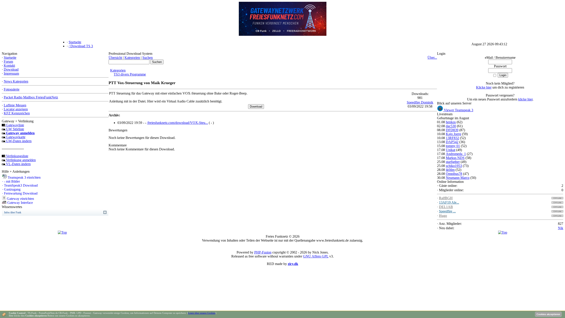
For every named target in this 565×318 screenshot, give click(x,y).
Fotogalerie (11, 89)
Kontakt (9, 65)
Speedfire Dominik (420, 102)
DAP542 (452, 142)
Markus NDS (455, 158)
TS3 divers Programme (130, 74)
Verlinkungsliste (16, 156)
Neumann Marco (457, 178)
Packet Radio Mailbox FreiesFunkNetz (31, 97)
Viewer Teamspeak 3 (458, 110)
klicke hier (525, 99)
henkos (451, 122)
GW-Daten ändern (18, 141)
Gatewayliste (14, 125)
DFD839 (452, 130)
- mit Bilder (11, 181)
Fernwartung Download (20, 193)
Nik (560, 228)
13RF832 (452, 138)
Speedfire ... (447, 211)
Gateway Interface (19, 202)
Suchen (147, 57)
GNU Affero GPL (315, 256)
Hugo (443, 216)
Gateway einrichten (20, 199)
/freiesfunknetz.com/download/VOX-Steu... (177, 123)
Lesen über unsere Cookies (201, 313)
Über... (432, 57)
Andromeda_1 (456, 154)
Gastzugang (11, 189)
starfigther (453, 162)
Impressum (11, 73)
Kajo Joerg (453, 134)
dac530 (451, 126)
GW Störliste (14, 129)
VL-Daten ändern (18, 164)
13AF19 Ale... (449, 202)
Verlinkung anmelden (20, 160)
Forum (8, 61)
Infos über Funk (12, 212)
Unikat (450, 150)
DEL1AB (446, 207)
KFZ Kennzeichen (17, 113)
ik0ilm (450, 170)
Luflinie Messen (15, 105)
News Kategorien (16, 81)
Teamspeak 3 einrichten (24, 177)
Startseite (10, 57)
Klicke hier (484, 87)
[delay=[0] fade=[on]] (62, 232)
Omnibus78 (454, 174)
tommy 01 (453, 146)
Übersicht (115, 57)
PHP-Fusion (262, 252)
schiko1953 (454, 166)
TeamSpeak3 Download (20, 185)
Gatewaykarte (15, 137)
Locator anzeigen (16, 109)
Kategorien (132, 57)
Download (11, 69)
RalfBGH (446, 198)
